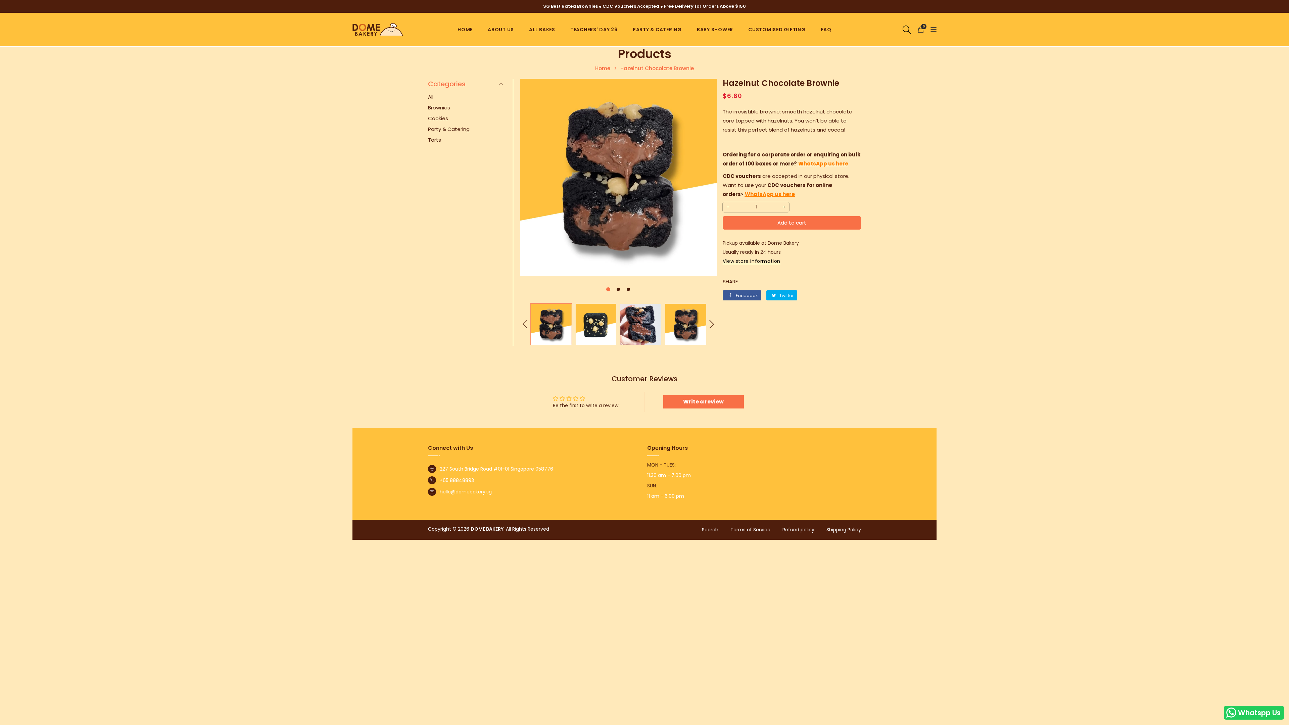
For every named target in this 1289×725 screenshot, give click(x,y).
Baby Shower (715, 29)
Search (710, 529)
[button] (933, 30)
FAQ (826, 29)
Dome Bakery (487, 529)
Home (465, 29)
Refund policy (798, 529)
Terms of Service (750, 529)
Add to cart (791, 222)
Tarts (434, 139)
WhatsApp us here (823, 163)
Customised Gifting (777, 29)
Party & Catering (657, 29)
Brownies (439, 107)
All (430, 96)
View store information (751, 261)
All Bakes (542, 29)
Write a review (703, 401)
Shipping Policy (843, 529)
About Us (501, 29)
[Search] (907, 29)
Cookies (438, 118)
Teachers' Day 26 (594, 29)
